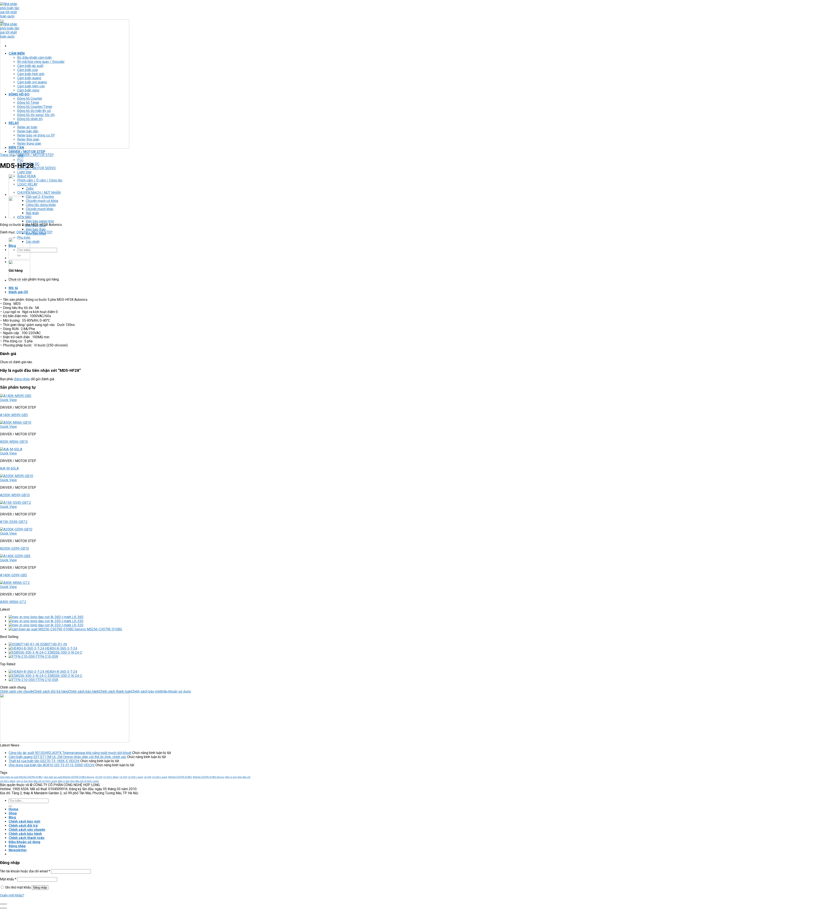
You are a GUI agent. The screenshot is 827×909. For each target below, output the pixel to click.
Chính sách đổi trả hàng (51, 691)
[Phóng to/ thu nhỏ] (5, 904)
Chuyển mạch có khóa (42, 201)
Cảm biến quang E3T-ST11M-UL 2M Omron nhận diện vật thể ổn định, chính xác (67, 757)
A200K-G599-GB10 (14, 548)
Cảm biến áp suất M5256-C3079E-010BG (21, 777)
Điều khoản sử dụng (176, 691)
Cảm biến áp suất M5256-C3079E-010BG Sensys (69, 777)
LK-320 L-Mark (111, 777)
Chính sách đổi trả (23, 826)
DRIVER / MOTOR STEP (27, 152)
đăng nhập (22, 379)
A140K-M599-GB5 (14, 415)
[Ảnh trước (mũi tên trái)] (1, 908)
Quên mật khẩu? (12, 895)
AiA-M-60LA (9, 468)
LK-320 (98, 777)
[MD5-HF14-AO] (19, 217)
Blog (12, 817)
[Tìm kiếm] (10, 806)
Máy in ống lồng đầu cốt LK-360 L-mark (78, 781)
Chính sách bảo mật (146, 691)
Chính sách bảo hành (83, 691)
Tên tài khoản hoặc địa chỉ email (25, 871)
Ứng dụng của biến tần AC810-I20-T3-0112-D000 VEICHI (52, 765)
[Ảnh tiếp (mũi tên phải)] (5, 908)
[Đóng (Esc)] (1, 904)
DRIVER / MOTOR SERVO (36, 168)
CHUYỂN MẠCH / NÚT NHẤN (39, 193)
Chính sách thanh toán (115, 691)
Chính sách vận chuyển (17, 691)
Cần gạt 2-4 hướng (40, 197)
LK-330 (123, 777)
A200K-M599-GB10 (15, 495)
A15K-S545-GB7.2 (14, 522)
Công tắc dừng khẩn (41, 205)
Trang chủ (7, 155)
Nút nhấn (32, 213)
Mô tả (13, 288)
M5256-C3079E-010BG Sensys (208, 777)
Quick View (8, 400)
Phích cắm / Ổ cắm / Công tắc (39, 180)
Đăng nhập (40, 887)
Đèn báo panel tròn (40, 221)
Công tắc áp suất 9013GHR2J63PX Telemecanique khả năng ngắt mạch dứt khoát (70, 753)
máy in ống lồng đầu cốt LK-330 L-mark (36, 781)
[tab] (130, 288)
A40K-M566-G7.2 (13, 602)
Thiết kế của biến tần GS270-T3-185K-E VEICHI (44, 761)
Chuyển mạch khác (39, 209)
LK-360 (147, 777)
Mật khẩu (8, 879)
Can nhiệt (32, 242)
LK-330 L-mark (135, 777)
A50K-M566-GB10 (14, 442)
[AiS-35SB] (19, 195)
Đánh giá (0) (18, 292)
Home (13, 809)
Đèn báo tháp (36, 229)
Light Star (24, 172)
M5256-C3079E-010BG (180, 777)
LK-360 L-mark (159, 777)
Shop (13, 813)
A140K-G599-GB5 (13, 575)
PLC (20, 160)
